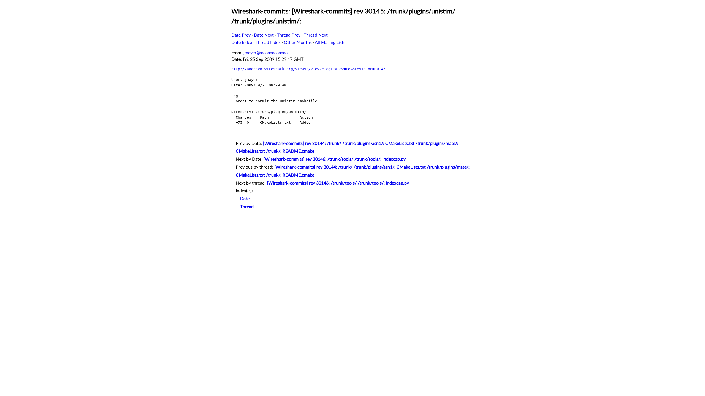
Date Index (241, 42)
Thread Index (268, 42)
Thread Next (316, 35)
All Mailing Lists (330, 42)
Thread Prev (288, 35)
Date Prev (241, 35)
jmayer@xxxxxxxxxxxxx (266, 53)
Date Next (264, 35)
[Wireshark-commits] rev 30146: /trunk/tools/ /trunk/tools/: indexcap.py (335, 159)
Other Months (298, 42)
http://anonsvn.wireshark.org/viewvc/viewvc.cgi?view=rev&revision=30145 (308, 69)
